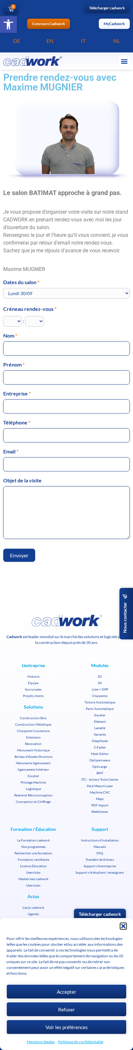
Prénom (14, 364)
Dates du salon (21, 282)
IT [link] (83, 41)
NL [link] (116, 41)
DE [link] (16, 41)
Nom (10, 336)
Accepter (66, 992)
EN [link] (49, 41)
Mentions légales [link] (41, 1041)
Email (10, 451)
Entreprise (17, 393)
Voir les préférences (67, 1027)
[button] (123, 926)
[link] (8, 24)
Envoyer (19, 555)
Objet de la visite (22, 480)
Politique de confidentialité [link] (80, 1041)
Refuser (66, 1009)
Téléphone (16, 422)
